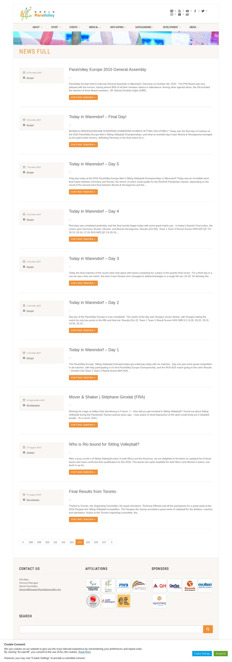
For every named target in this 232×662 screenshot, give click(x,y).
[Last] (112, 542)
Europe (30, 77)
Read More (84, 652)
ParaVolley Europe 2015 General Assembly (107, 69)
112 (63, 542)
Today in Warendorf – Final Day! (98, 116)
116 (96, 542)
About (36, 27)
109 (39, 542)
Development (170, 27)
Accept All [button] (221, 653)
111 (55, 542)
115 (88, 542)
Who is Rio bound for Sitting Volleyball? (104, 444)
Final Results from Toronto (92, 491)
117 (104, 542)
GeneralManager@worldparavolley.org (40, 589)
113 (72, 542)
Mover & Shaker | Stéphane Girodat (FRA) (107, 397)
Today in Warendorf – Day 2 (94, 302)
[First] (23, 542)
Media (193, 27)
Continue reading (82, 97)
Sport (54, 27)
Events (73, 27)
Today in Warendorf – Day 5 (94, 164)
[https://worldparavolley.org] (41, 13)
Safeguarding (143, 27)
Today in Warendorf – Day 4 (94, 211)
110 (47, 542)
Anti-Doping (117, 27)
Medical (93, 27)
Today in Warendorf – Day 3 (94, 258)
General (30, 452)
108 (31, 542)
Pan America (32, 499)
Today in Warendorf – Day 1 (94, 349)
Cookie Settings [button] (202, 653)
